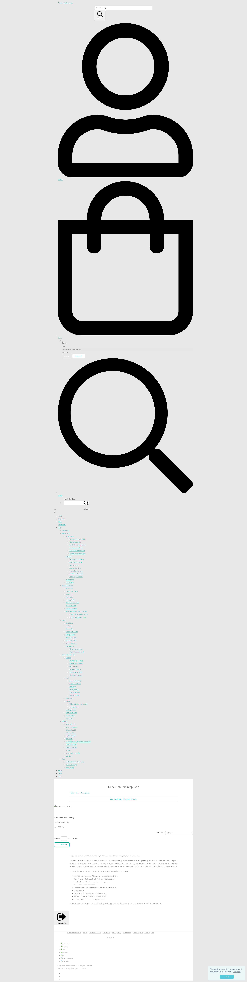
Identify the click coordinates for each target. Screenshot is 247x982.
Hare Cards (69, 623)
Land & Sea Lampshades (77, 554)
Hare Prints (69, 588)
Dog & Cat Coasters (75, 672)
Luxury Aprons (74, 707)
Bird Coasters (73, 666)
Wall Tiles (68, 756)
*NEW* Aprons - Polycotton (78, 704)
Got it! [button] (227, 976)
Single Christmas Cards (76, 652)
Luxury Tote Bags (71, 765)
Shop (59, 528)
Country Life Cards (72, 632)
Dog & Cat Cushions (75, 571)
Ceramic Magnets (71, 744)
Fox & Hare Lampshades (77, 545)
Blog (152, 933)
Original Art (61, 519)
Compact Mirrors (71, 747)
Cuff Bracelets (70, 733)
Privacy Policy (116, 933)
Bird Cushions (73, 565)
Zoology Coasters (75, 669)
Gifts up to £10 (70, 724)
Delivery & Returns (95, 933)
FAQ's (85, 933)
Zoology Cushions (75, 568)
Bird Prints (69, 597)
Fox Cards (69, 626)
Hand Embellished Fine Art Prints (76, 611)
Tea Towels (69, 698)
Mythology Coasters (75, 675)
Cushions (69, 556)
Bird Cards (69, 629)
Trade (60, 773)
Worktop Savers (71, 710)
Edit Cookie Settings (64, 968)
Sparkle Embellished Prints (77, 617)
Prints (60, 522)
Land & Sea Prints (71, 608)
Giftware (64, 721)
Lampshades (70, 536)
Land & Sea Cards (71, 643)
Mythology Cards (71, 640)
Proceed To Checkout (130, 799)
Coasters (68, 658)
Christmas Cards (71, 646)
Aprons (68, 701)
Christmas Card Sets (75, 649)
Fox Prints (69, 594)
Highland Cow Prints (72, 603)
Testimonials (127, 933)
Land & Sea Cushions (76, 574)
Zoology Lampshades (76, 548)
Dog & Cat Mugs (74, 692)
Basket (66, 356)
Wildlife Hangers (71, 736)
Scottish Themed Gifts (73, 753)
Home (60, 516)
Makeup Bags (70, 768)
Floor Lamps (70, 580)
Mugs (67, 678)
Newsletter (110, 937)
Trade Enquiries (138, 933)
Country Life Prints (72, 591)
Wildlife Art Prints (67, 585)
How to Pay (106, 933)
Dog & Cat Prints (71, 606)
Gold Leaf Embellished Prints (78, 614)
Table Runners (70, 715)
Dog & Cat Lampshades (77, 551)
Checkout (78, 356)
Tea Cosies (69, 718)
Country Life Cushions (76, 559)
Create (84, 968)
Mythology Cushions (76, 577)
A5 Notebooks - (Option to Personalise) (78, 742)
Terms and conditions (74, 933)
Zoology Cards (70, 635)
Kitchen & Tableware (68, 655)
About (60, 770)
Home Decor (62, 525)
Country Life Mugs (75, 681)
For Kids (68, 750)
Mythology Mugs (74, 695)
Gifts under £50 (71, 730)
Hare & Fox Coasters (76, 663)
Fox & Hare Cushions (76, 562)
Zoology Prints (70, 600)
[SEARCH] (86, 503)
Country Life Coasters (76, 661)
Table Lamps (70, 582)
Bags (63, 759)
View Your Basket (116, 799)
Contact (147, 933)
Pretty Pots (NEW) (71, 713)
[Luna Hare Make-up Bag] (57, 812)
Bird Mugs (72, 687)
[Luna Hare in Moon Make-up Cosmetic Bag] (71, 812)
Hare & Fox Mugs (75, 684)
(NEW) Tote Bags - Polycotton (75, 762)
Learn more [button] (236, 972)
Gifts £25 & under (71, 727)
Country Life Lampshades (77, 539)
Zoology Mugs (74, 689)
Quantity (57, 838)
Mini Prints (69, 739)
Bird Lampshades (75, 542)
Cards (64, 620)
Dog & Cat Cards (71, 637)
